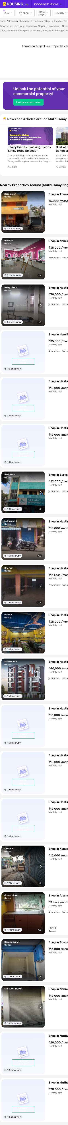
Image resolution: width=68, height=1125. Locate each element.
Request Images (23, 361)
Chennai (12, 21)
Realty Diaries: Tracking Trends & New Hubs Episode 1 (29, 148)
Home (3, 21)
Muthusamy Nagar (42, 21)
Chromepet (24, 21)
